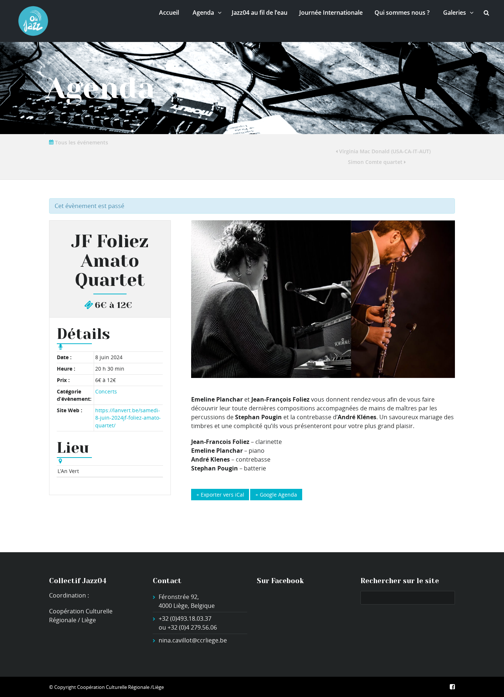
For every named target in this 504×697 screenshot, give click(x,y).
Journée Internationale (331, 12)
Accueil (169, 12)
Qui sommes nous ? (401, 12)
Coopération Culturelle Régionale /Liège (120, 687)
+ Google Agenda (276, 494)
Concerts (106, 391)
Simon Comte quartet (376, 161)
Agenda (203, 12)
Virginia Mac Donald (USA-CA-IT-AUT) (384, 151)
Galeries (454, 12)
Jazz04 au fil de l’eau (259, 12)
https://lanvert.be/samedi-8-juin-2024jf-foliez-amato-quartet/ (128, 418)
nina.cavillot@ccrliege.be (193, 640)
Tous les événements (80, 142)
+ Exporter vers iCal (220, 494)
